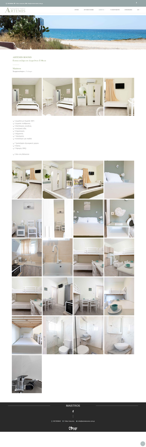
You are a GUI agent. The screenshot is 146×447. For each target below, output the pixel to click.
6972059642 (10, 3)
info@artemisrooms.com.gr (35, 3)
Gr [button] (138, 9)
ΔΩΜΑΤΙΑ (101, 9)
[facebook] (136, 2)
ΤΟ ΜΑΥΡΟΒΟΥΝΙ (115, 9)
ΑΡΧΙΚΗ (77, 9)
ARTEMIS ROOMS (89, 9)
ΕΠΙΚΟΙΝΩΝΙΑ (128, 9)
